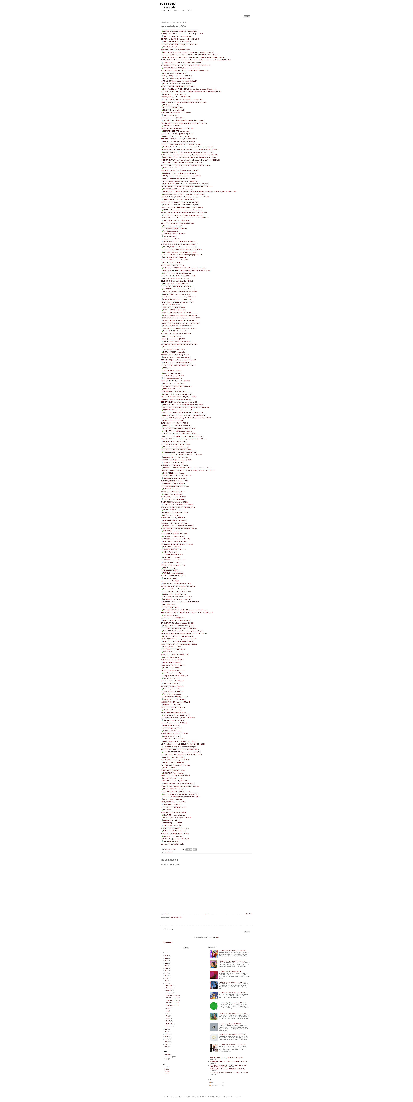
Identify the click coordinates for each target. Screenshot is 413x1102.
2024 (166, 960)
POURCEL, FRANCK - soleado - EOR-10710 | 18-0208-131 (227, 1069)
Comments (214, 1085)
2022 (166, 966)
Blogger (216, 937)
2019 (166, 973)
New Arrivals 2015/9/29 (173, 995)
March (168, 1021)
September (169, 993)
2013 (166, 1031)
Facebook (167, 1067)
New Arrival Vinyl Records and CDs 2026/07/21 (232, 982)
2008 (166, 1044)
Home (163, 10)
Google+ (167, 1069)
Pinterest (167, 1071)
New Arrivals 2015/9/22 (173, 998)
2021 (166, 968)
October (168, 990)
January (168, 1026)
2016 (166, 981)
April (167, 1018)
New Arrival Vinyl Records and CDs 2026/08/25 (232, 1034)
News (166, 1059)
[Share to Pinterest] (196, 849)
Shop (169, 10)
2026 (166, 955)
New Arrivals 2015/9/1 (172, 1005)
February (169, 1023)
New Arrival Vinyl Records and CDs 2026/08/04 (232, 961)
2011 (166, 1036)
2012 (166, 1034)
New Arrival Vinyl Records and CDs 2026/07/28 (232, 992)
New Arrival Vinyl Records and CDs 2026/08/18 (232, 1003)
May (167, 1016)
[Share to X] (191, 849)
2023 (166, 963)
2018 (166, 975)
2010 (166, 1039)
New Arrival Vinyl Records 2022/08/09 (230, 971)
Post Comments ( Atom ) (176, 917)
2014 (166, 1029)
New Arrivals (169, 852)
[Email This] (186, 849)
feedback (167, 1054)
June (168, 1013)
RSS (183, 10)
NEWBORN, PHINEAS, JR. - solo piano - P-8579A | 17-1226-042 (228, 1061)
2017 (166, 978)
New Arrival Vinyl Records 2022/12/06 (230, 1024)
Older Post (248, 914)
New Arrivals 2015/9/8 (172, 1002)
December (169, 985)
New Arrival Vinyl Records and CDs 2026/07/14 (232, 1013)
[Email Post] (183, 849)
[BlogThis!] (189, 849)
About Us (176, 10)
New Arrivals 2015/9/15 (173, 1000)
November (169, 988)
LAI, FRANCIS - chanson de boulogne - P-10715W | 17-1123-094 (229, 1073)
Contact (189, 10)
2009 (166, 1041)
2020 (166, 970)
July (167, 1011)
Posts (212, 1082)
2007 (166, 1047)
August (168, 1008)
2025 (166, 958)
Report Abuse (168, 942)
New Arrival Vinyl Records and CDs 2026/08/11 (232, 950)
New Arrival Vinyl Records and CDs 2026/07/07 (232, 1044)
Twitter (166, 1073)
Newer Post (165, 914)
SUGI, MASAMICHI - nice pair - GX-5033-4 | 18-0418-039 (226, 1058)
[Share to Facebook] (194, 849)
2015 (166, 983)
